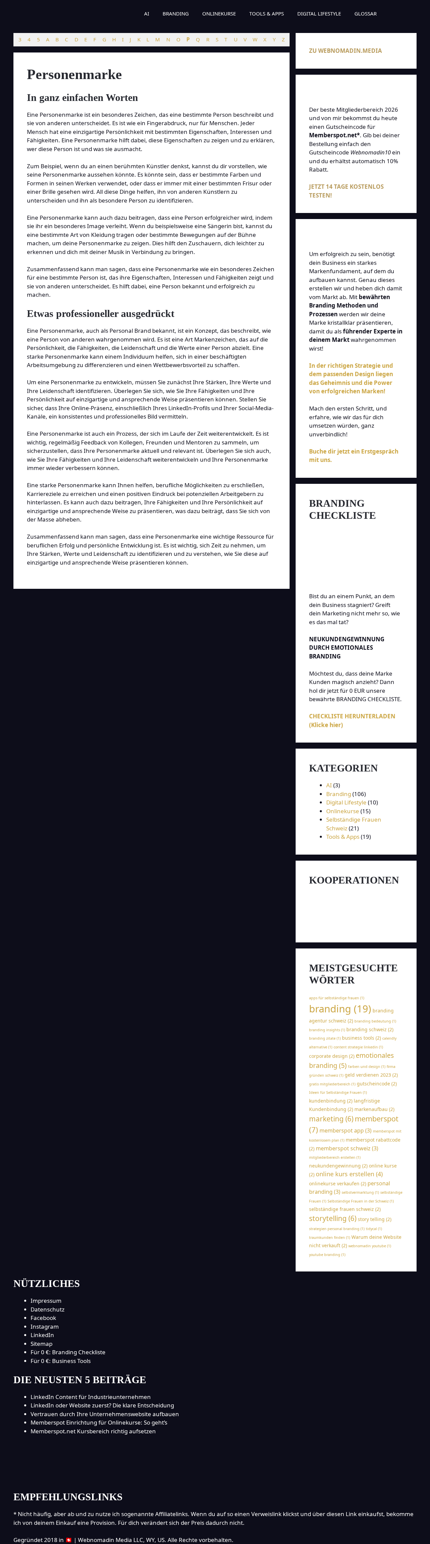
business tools (361, 1038)
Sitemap (41, 1344)
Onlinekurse (219, 13)
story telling (374, 1219)
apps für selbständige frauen (336, 998)
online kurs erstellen (349, 1174)
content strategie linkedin (358, 1047)
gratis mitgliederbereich (332, 1084)
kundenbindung (330, 1101)
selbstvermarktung (360, 1192)
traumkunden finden (329, 1237)
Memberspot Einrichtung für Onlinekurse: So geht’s (99, 1422)
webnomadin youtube (369, 1246)
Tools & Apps (266, 13)
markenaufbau (374, 1109)
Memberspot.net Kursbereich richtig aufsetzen (93, 1431)
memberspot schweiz (347, 1148)
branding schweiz (369, 1029)
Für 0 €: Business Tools (61, 1361)
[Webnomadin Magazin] (65, 13)
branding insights (327, 1030)
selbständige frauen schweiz (345, 1209)
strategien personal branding (336, 1228)
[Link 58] (356, 925)
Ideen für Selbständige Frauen (338, 1092)
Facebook (43, 1318)
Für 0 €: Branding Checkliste (68, 1352)
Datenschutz (47, 1309)
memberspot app (345, 1130)
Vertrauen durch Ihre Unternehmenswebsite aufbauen (105, 1414)
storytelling (332, 1218)
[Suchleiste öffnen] (393, 13)
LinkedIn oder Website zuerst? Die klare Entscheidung (102, 1405)
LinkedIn (42, 1335)
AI (146, 13)
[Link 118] (215, 1476)
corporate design (331, 1056)
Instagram (45, 1326)
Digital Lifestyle (319, 13)
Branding (176, 13)
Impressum (46, 1300)
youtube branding (327, 1254)
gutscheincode (377, 1083)
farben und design (366, 1066)
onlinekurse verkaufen (337, 1183)
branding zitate (325, 1038)
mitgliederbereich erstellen (334, 1157)
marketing (331, 1118)
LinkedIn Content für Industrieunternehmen (91, 1397)
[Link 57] (345, 907)
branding (340, 1008)
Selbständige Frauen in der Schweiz (361, 1201)
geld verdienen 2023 (371, 1075)
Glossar (365, 13)
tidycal (374, 1228)
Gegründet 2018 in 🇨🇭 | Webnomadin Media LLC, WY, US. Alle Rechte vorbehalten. (123, 1540)
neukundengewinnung (338, 1165)
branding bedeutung (375, 1021)
